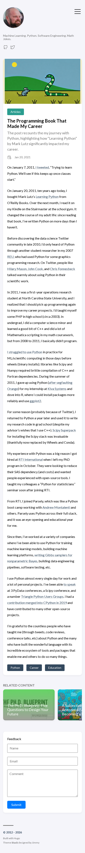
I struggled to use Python (24, 352)
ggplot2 (35, 401)
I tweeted (42, 167)
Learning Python (47, 196)
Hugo (17, 838)
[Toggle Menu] (77, 11)
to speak (70, 584)
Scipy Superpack (64, 430)
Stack (15, 842)
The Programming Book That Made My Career (36, 123)
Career (34, 667)
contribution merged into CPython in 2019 (37, 603)
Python (15, 667)
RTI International (31, 459)
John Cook (35, 269)
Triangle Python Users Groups (42, 596)
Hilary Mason (17, 269)
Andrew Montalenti (56, 507)
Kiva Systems (57, 389)
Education (54, 667)
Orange (12, 389)
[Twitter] (12, 48)
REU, (10, 257)
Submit (16, 805)
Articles (16, 111)
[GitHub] (5, 48)
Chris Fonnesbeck (62, 269)
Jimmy (35, 842)
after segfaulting (60, 382)
